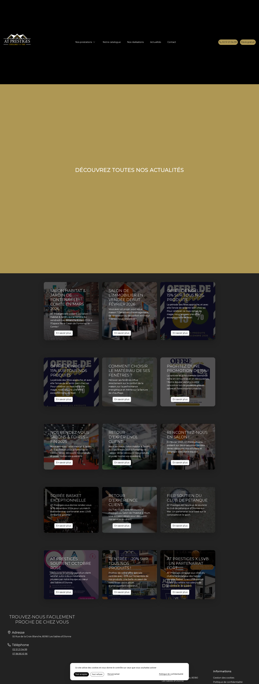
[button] (94, 42)
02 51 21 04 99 (229, 42)
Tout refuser (97, 674)
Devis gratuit (248, 42)
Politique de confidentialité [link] (171, 674)
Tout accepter (81, 674)
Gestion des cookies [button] (223, 677)
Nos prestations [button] (83, 42)
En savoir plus (63, 333)
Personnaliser (114, 674)
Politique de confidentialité (228, 682)
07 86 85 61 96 (19, 653)
